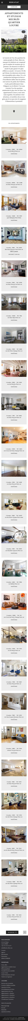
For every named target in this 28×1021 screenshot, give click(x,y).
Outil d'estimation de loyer (8, 975)
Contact (3, 950)
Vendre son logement (6, 977)
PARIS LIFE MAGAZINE (6, 1003)
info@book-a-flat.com (6, 948)
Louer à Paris (4, 973)
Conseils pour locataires (7, 999)
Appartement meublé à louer (8, 967)
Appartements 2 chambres (7, 995)
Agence (3, 952)
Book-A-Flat (14, 2)
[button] (24, 40)
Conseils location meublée (8, 971)
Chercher (14, 7)
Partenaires (4, 956)
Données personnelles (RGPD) (17, 1019)
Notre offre (4, 965)
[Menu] (2, 2)
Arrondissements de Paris (7, 989)
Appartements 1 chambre (7, 993)
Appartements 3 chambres (7, 997)
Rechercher (11, 932)
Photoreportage (5, 1006)
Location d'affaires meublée (8, 985)
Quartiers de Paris (5, 987)
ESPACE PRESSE (5, 958)
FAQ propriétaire (5, 969)
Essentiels (3, 1009)
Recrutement (4, 954)
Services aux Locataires (7, 983)
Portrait (3, 1008)
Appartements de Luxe (7, 991)
